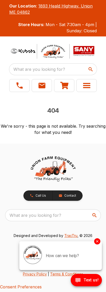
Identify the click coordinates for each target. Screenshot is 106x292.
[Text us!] (86, 280)
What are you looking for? (39, 69)
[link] (64, 85)
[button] (19, 85)
